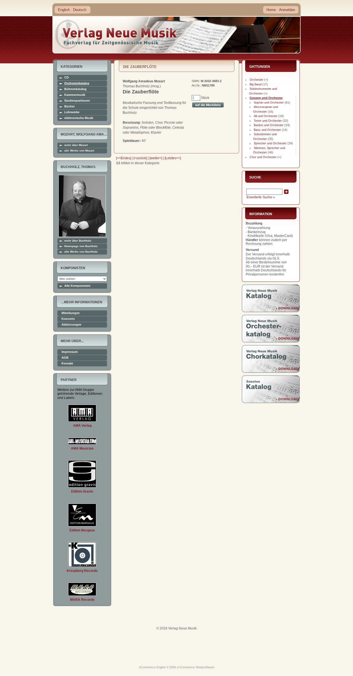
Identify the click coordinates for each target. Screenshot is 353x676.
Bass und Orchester (267, 129)
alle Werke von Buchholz (81, 251)
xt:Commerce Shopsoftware (195, 667)
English (64, 10)
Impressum (69, 351)
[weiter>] (155, 158)
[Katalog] (271, 311)
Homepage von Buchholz (81, 246)
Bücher (69, 106)
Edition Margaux (82, 530)
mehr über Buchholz (77, 240)
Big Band (255, 84)
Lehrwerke (71, 112)
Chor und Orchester (263, 157)
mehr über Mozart (76, 145)
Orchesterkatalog (76, 83)
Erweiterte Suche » (261, 197)
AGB (64, 357)
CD (66, 77)
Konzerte (68, 318)
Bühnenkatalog (75, 89)
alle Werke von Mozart (79, 150)
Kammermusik (74, 94)
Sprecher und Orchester (270, 143)
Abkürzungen (71, 324)
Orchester (256, 79)
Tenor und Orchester (268, 120)
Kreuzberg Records (82, 571)
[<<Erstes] (123, 158)
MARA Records (82, 600)
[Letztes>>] (173, 158)
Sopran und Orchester (269, 102)
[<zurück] (140, 158)
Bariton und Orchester (269, 125)
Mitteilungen (70, 313)
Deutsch (79, 10)
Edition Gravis (82, 491)
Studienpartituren (77, 100)
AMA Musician (82, 448)
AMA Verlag (82, 426)
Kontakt (67, 363)
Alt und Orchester (265, 116)
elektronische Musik (78, 118)
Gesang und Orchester (266, 97)
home (116, 34)
